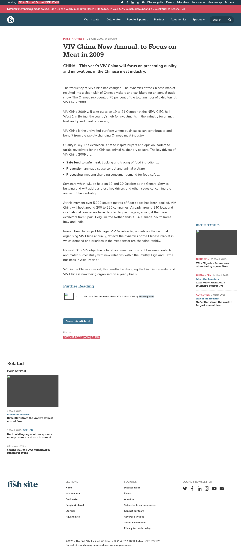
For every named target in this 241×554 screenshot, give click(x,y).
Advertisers (183, 2)
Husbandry (203, 275)
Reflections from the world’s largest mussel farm (214, 304)
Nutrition (202, 259)
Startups (159, 19)
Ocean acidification (45, 2)
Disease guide (155, 2)
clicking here (146, 296)
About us (129, 499)
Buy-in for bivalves (207, 298)
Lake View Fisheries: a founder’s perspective (210, 284)
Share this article (76, 321)
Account (229, 2)
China (96, 337)
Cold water (114, 19)
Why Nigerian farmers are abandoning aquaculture (212, 265)
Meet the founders (207, 279)
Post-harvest (73, 38)
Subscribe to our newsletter (140, 505)
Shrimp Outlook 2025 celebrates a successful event (28, 451)
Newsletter (198, 2)
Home (69, 487)
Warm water (92, 19)
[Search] (222, 19)
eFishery (24, 2)
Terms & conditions (135, 522)
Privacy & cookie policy (137, 528)
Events (170, 2)
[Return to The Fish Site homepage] (22, 486)
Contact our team (134, 511)
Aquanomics (178, 19)
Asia (87, 337)
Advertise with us (134, 516)
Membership (215, 2)
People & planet (137, 19)
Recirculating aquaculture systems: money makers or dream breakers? (30, 436)
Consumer (203, 294)
